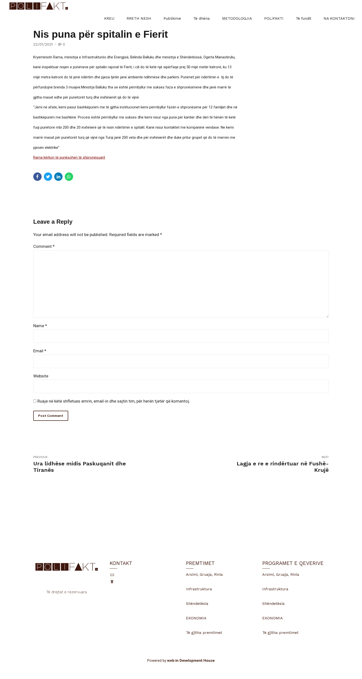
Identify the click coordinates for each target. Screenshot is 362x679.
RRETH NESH (139, 18)
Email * (39, 350)
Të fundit (303, 18)
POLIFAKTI (273, 18)
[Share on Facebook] (37, 176)
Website (40, 375)
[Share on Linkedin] (58, 176)
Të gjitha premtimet (204, 632)
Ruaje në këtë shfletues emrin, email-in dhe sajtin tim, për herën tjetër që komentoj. (113, 401)
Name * (40, 325)
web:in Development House (191, 660)
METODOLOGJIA (237, 18)
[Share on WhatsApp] (69, 176)
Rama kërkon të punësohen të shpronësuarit (69, 157)
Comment (44, 246)
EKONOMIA (196, 618)
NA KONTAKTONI (339, 18)
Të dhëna (201, 18)
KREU (109, 18)
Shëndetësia (197, 603)
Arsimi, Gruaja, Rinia (204, 574)
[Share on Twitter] (48, 176)
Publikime (172, 18)
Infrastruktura (199, 589)
